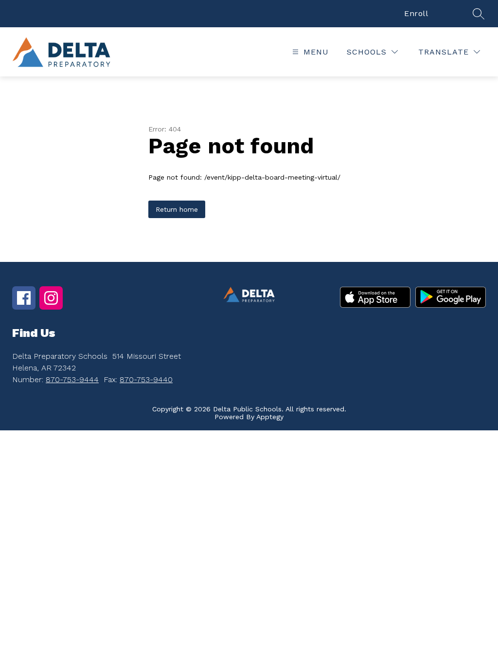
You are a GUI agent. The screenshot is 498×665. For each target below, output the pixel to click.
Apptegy (270, 417)
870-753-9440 (146, 379)
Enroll (416, 13)
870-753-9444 (72, 379)
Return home (177, 209)
